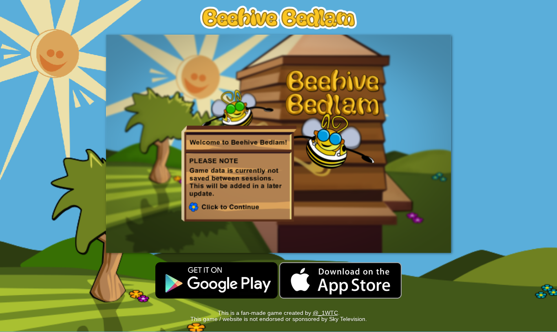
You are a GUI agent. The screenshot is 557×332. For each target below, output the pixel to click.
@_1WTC (325, 313)
